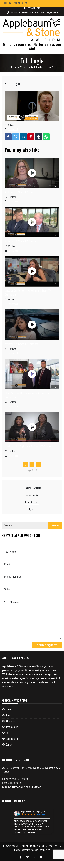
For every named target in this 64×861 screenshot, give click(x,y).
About (8, 715)
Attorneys (10, 721)
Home (8, 709)
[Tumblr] (38, 136)
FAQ (7, 733)
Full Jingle (12, 83)
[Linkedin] (23, 136)
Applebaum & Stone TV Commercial (22, 192)
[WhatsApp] (46, 136)
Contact (10, 744)
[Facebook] (8, 136)
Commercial (13, 129)
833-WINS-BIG (34, 8)
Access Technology (40, 850)
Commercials (12, 738)
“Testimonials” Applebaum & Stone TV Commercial (30, 446)
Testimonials (12, 727)
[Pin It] (30, 136)
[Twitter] (15, 136)
